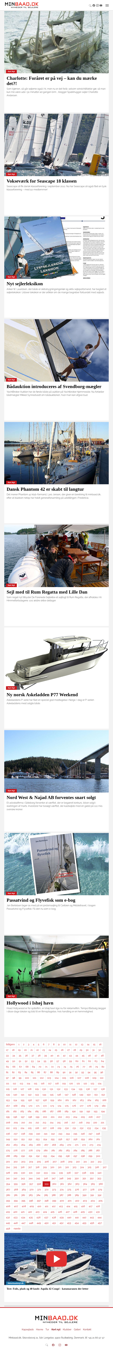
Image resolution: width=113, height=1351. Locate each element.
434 (23, 1217)
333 (46, 1172)
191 (81, 1111)
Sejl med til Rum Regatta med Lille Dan (47, 592)
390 (84, 1195)
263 (16, 1144)
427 (68, 1211)
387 (61, 1195)
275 (8, 1150)
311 (85, 1161)
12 (76, 1044)
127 (22, 1089)
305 (39, 1161)
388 (69, 1195)
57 (57, 1061)
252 (30, 1139)
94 (89, 1072)
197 (23, 1117)
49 (7, 1061)
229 (59, 1128)
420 (15, 1211)
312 (92, 1161)
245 (75, 1133)
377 (85, 1189)
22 (37, 1050)
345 (38, 1178)
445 (8, 1223)
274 (99, 1144)
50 (13, 1061)
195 (8, 1117)
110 (101, 1077)
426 (60, 1211)
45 (83, 1055)
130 (44, 1089)
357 (31, 1184)
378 (92, 1189)
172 (45, 1105)
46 (89, 1055)
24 (50, 1050)
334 (53, 1172)
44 (76, 1055)
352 (92, 1178)
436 (38, 1217)
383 (31, 1195)
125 (8, 1089)
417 (90, 1206)
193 (95, 1111)
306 (47, 1161)
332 (38, 1172)
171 (37, 1105)
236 (8, 1133)
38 (39, 1055)
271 (76, 1144)
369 (24, 1189)
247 (90, 1133)
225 (30, 1128)
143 (37, 1094)
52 (26, 1061)
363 (77, 1184)
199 (37, 1117)
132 (58, 1089)
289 (15, 1156)
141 (22, 1094)
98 (13, 1077)
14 (88, 1044)
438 (54, 1217)
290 (23, 1156)
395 (23, 1200)
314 (8, 1167)
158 (45, 1100)
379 (100, 1189)
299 (90, 1156)
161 (67, 1100)
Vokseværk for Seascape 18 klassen (42, 181)
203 (68, 1117)
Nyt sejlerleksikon (25, 283)
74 (65, 1066)
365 (93, 1184)
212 (37, 1122)
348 (61, 1178)
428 (75, 1211)
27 (68, 1050)
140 (15, 1094)
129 (37, 1089)
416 (83, 1206)
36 (26, 1055)
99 (20, 1077)
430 (90, 1211)
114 (28, 1083)
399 (54, 1200)
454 (77, 1223)
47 (96, 1055)
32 (99, 1050)
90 (64, 1072)
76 (77, 1066)
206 (91, 1117)
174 (59, 1105)
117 (49, 1083)
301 (8, 1161)
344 (31, 1178)
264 (23, 1144)
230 (67, 1128)
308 (62, 1161)
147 (66, 1094)
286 (90, 1150)
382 (23, 1195)
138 (103, 1089)
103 (49, 1077)
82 (13, 1072)
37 (32, 1055)
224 (22, 1128)
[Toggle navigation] (107, 5)
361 (62, 1184)
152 (103, 1094)
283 (68, 1150)
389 (77, 1195)
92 (76, 1072)
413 (61, 1206)
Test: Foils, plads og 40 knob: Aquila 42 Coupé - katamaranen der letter (47, 1288)
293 (45, 1156)
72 (52, 1066)
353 (99, 1178)
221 (102, 1122)
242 (53, 1133)
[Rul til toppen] (108, 1346)
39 (45, 1055)
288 (8, 1156)
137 (95, 1089)
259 (83, 1139)
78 (90, 1066)
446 (16, 1223)
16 (100, 1044)
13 (82, 1044)
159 (52, 1100)
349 (69, 1178)
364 (85, 1184)
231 (74, 1128)
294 (53, 1156)
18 (13, 1050)
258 (75, 1139)
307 (55, 1161)
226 (37, 1128)
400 (62, 1200)
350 (77, 1178)
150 (89, 1094)
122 (85, 1083)
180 (104, 1105)
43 (70, 1055)
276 (16, 1150)
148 (74, 1094)
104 (57, 1077)
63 (96, 1061)
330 (23, 1172)
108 (87, 1077)
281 (53, 1150)
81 (7, 1072)
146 (59, 1094)
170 (30, 1105)
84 (26, 1072)
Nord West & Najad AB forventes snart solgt (51, 797)
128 (29, 1089)
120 (71, 1083)
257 (68, 1139)
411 (46, 1206)
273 (91, 1144)
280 (46, 1150)
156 (30, 1100)
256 (60, 1139)
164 (89, 1100)
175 (67, 1105)
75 (71, 1066)
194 (103, 1111)
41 (58, 1055)
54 (38, 1061)
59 (70, 1061)
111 (7, 1083)
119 (64, 1083)
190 (74, 1111)
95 (95, 1072)
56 (51, 1061)
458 (8, 1228)
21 (31, 1050)
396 (31, 1200)
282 (60, 1150)
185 (37, 1111)
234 (96, 1128)
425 (52, 1211)
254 (45, 1139)
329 (15, 1172)
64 (102, 1061)
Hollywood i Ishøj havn (30, 1003)
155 (22, 1100)
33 (7, 1055)
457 (100, 1223)
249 (8, 1139)
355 (16, 1184)
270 (69, 1144)
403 (85, 1200)
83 (19, 1072)
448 (31, 1223)
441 (77, 1217)
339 (92, 1172)
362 (70, 1184)
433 (16, 1217)
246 (83, 1133)
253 (38, 1139)
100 (27, 1077)
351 (84, 1178)
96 (101, 1072)
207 (98, 1117)
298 (83, 1156)
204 (75, 1117)
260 (90, 1139)
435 (31, 1217)
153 (8, 1100)
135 (80, 1089)
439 (62, 1217)
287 (98, 1150)
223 (15, 1128)
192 (88, 1111)
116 (42, 1083)
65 (7, 1066)
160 (60, 1100)
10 (64, 1044)
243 (60, 1133)
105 (64, 1077)
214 (51, 1122)
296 (68, 1156)
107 (79, 1077)
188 (59, 1111)
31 (93, 1050)
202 (60, 1117)
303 (23, 1161)
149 (81, 1094)
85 (32, 1072)
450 (46, 1223)
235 (104, 1128)
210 (23, 1122)
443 (92, 1217)
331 (31, 1172)
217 (73, 1122)
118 (57, 1083)
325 (89, 1167)
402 (77, 1200)
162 (74, 1100)
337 (76, 1172)
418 (98, 1206)
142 (29, 1094)
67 (20, 1066)
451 (54, 1223)
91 (70, 1072)
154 (15, 1100)
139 (8, 1094)
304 (31, 1161)
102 (42, 1077)
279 (38, 1150)
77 (84, 1066)
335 (61, 1172)
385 (46, 1195)
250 (16, 1139)
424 (45, 1211)
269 (62, 1144)
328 (8, 1172)
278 (31, 1150)
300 (98, 1156)
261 (98, 1139)
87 (45, 1072)
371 (39, 1189)
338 (84, 1172)
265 (31, 1144)
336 (69, 1172)
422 (30, 1211)
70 (40, 1066)
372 (46, 1189)
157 (37, 1100)
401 (70, 1200)
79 (96, 1066)
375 (69, 1189)
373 (54, 1189)
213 (44, 1122)
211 (30, 1122)
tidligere (10, 1044)
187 (52, 1111)
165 (97, 1100)
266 (38, 1144)
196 (15, 1117)
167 (8, 1105)
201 (52, 1117)
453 (69, 1223)
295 (60, 1156)
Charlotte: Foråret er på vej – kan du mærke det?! (52, 80)
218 (80, 1122)
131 (51, 1089)
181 (7, 1111)
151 (96, 1094)
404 (93, 1200)
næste (17, 1228)
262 (8, 1144)
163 (82, 1100)
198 (30, 1117)
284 (75, 1150)
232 (81, 1128)
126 (15, 1089)
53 (32, 1061)
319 (45, 1167)
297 (75, 1156)
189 (66, 1111)
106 (72, 1077)
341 (8, 1178)
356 (23, 1184)
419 (8, 1211)
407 (16, 1206)
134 (73, 1089)
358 (39, 1184)
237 (16, 1133)
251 (23, 1139)
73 (58, 1066)
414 (68, 1206)
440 (69, 1217)
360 (54, 1184)
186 (44, 1111)
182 (15, 1111)
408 (24, 1206)
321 (60, 1167)
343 (23, 1178)
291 (30, 1156)
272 (84, 1144)
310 (78, 1161)
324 (82, 1167)
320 (52, 1167)
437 (46, 1217)
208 (8, 1122)
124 (99, 1083)
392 (99, 1195)
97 (7, 1077)
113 (21, 1083)
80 (103, 1066)
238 (23, 1133)
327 (105, 1167)
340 (99, 1172)
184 (29, 1111)
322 (67, 1167)
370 (31, 1189)
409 (32, 1206)
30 (87, 1050)
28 (74, 1050)
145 (52, 1094)
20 (25, 1050)
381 (16, 1195)
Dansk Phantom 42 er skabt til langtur (45, 489)
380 (8, 1195)
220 (95, 1122)
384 (38, 1195)
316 (23, 1167)
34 (13, 1055)
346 (46, 1178)
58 (64, 1061)
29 (81, 1050)
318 (37, 1167)
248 (98, 1133)
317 (30, 1167)
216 (66, 1122)
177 (81, 1105)
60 (76, 1061)
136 (88, 1089)
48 (102, 1055)
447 (23, 1223)
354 (8, 1184)
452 (61, 1223)
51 (20, 1061)
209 (16, 1122)
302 (16, 1161)
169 (23, 1105)
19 (19, 1050)
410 (39, 1206)
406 (8, 1206)
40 (51, 1055)
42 (64, 1055)
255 (53, 1139)
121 (78, 1083)
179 (96, 1105)
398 (46, 1200)
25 (56, 1050)
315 (15, 1167)
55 (45, 1061)
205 (83, 1117)
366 (101, 1184)
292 (38, 1156)
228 (52, 1128)
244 (68, 1133)
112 (14, 1083)
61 (83, 1061)
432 (8, 1217)
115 (35, 1083)
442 (84, 1217)
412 (53, 1206)
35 (20, 1055)
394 (16, 1200)
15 (94, 1044)
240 (38, 1133)
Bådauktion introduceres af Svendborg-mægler (54, 386)
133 (66, 1089)
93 (82, 1072)
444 (100, 1217)
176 (74, 1105)
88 (51, 1072)
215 (59, 1122)
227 (44, 1128)
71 (46, 1066)
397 (39, 1200)
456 (92, 1223)
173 (52, 1105)
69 (33, 1066)
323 (74, 1167)
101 (34, 1077)
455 (84, 1223)
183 (22, 1111)
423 (37, 1211)
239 (31, 1133)
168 (15, 1105)
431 (98, 1211)
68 (27, 1066)
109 (94, 1077)
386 (54, 1195)
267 (46, 1144)
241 (45, 1133)
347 (54, 1178)
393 (8, 1200)
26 (62, 1050)
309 (70, 1161)
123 (92, 1083)
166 (104, 1100)
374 (62, 1189)
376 (77, 1189)
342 (15, 1178)
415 (76, 1206)
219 (88, 1122)
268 (54, 1144)
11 (70, 1044)
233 (89, 1128)
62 (89, 1061)
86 (38, 1072)
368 (16, 1189)
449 (39, 1223)
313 (99, 1161)
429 (83, 1211)
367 (8, 1189)
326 (97, 1167)
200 (45, 1117)
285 (83, 1150)
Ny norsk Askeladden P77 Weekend (42, 694)
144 (44, 1094)
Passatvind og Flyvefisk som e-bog (41, 900)
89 (57, 1072)
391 (92, 1195)
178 (89, 1105)
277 (23, 1150)
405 (100, 1200)
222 (8, 1128)
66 (14, 1066)
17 (7, 1050)
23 (43, 1050)
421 (23, 1211)
